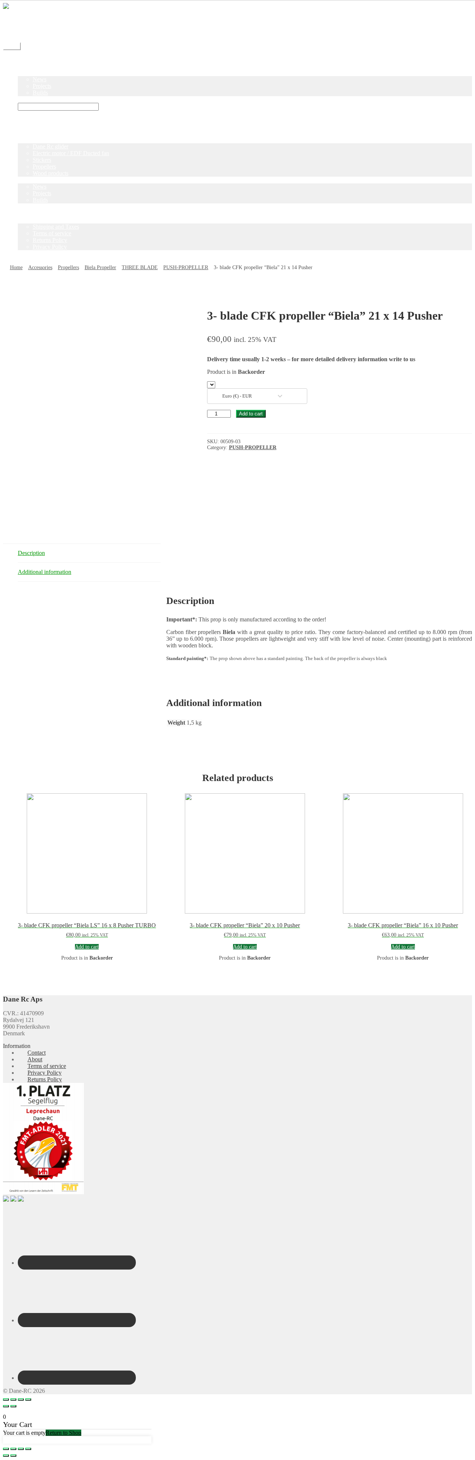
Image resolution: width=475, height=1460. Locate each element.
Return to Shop (63, 1433)
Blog (23, 72)
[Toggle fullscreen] (21, 1399)
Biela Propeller (100, 267)
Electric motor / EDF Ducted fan (71, 153)
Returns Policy (50, 240)
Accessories (40, 267)
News (39, 79)
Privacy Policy (50, 247)
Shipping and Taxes (56, 226)
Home (25, 59)
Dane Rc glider (50, 146)
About (34, 1059)
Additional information (44, 572)
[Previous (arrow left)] (6, 1406)
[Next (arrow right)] (13, 1406)
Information (31, 220)
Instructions (31, 99)
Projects (42, 86)
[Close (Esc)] (6, 1399)
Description (31, 553)
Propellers (44, 166)
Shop (24, 66)
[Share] (13, 1399)
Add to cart (251, 414)
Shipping (28, 19)
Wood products (50, 173)
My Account (32, 33)
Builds (40, 92)
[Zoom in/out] (28, 1399)
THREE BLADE (140, 267)
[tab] (89, 553)
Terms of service (52, 233)
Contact (27, 26)
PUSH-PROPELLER (185, 267)
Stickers (42, 160)
